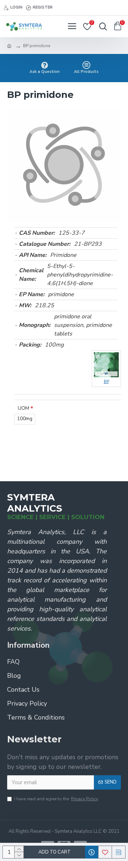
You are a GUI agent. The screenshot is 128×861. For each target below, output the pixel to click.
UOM (23, 408)
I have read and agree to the (56, 799)
